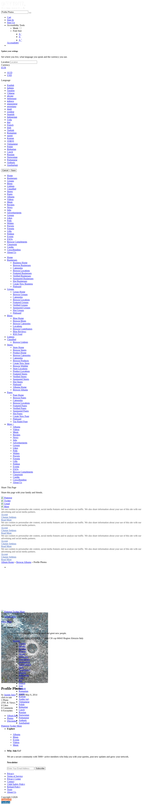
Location (5, 62)
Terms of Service (15, 776)
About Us (11, 792)
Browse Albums (23, 562)
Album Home (7, 562)
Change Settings (8, 517)
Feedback (5, 802)
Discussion (12, 721)
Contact (10, 781)
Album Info (12, 715)
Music (16, 745)
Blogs (15, 737)
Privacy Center (14, 779)
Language (5, 80)
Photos (10, 718)
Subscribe (40, 768)
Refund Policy (13, 787)
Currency (5, 65)
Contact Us (6, 800)
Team (9, 789)
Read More (6, 520)
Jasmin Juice (10, 694)
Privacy (10, 773)
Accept (4, 514)
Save (13, 170)
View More (6, 621)
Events (16, 740)
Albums (16, 734)
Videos (16, 742)
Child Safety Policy (16, 784)
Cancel (5, 170)
